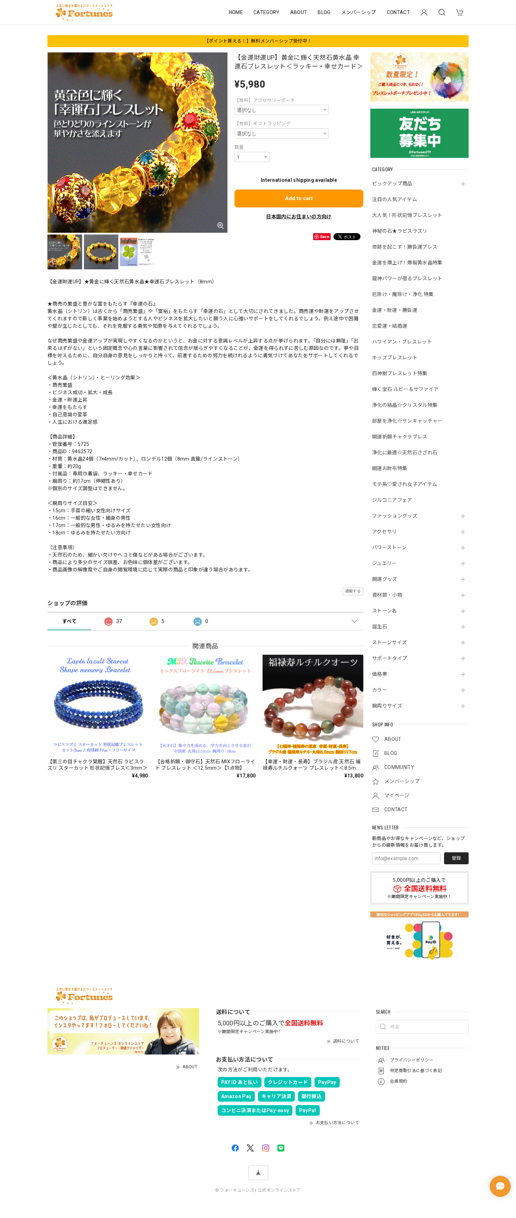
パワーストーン (389, 547)
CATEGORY (266, 12)
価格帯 (379, 674)
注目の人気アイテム (394, 199)
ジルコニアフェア (392, 500)
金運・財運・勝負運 (394, 310)
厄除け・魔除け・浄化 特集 (403, 294)
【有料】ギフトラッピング (262, 123)
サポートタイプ (389, 658)
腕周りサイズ (387, 706)
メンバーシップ (358, 12)
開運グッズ (384, 579)
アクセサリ (384, 531)
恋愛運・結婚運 (389, 326)
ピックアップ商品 (392, 183)
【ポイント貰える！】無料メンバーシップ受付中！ (258, 41)
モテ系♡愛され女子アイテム (404, 484)
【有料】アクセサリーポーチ (264, 100)
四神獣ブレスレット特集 (400, 373)
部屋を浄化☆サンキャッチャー (407, 421)
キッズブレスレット (394, 357)
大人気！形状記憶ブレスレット (407, 215)
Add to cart (299, 198)
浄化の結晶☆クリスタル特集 (404, 405)
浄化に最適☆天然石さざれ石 (404, 452)
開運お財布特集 (389, 468)
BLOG (324, 12)
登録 (456, 858)
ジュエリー (384, 563)
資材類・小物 (387, 595)
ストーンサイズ (389, 642)
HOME (236, 12)
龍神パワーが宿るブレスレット (407, 278)
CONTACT (398, 12)
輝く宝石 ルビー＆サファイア (405, 389)
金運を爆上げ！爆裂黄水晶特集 (407, 262)
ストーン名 (384, 611)
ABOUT (298, 12)
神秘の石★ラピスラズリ (400, 231)
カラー (379, 690)
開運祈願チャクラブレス (400, 437)
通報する (353, 591)
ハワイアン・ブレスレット (402, 342)
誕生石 (379, 626)
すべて (69, 621)
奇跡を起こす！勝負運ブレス (404, 247)
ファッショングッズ (394, 516)
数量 (239, 147)
